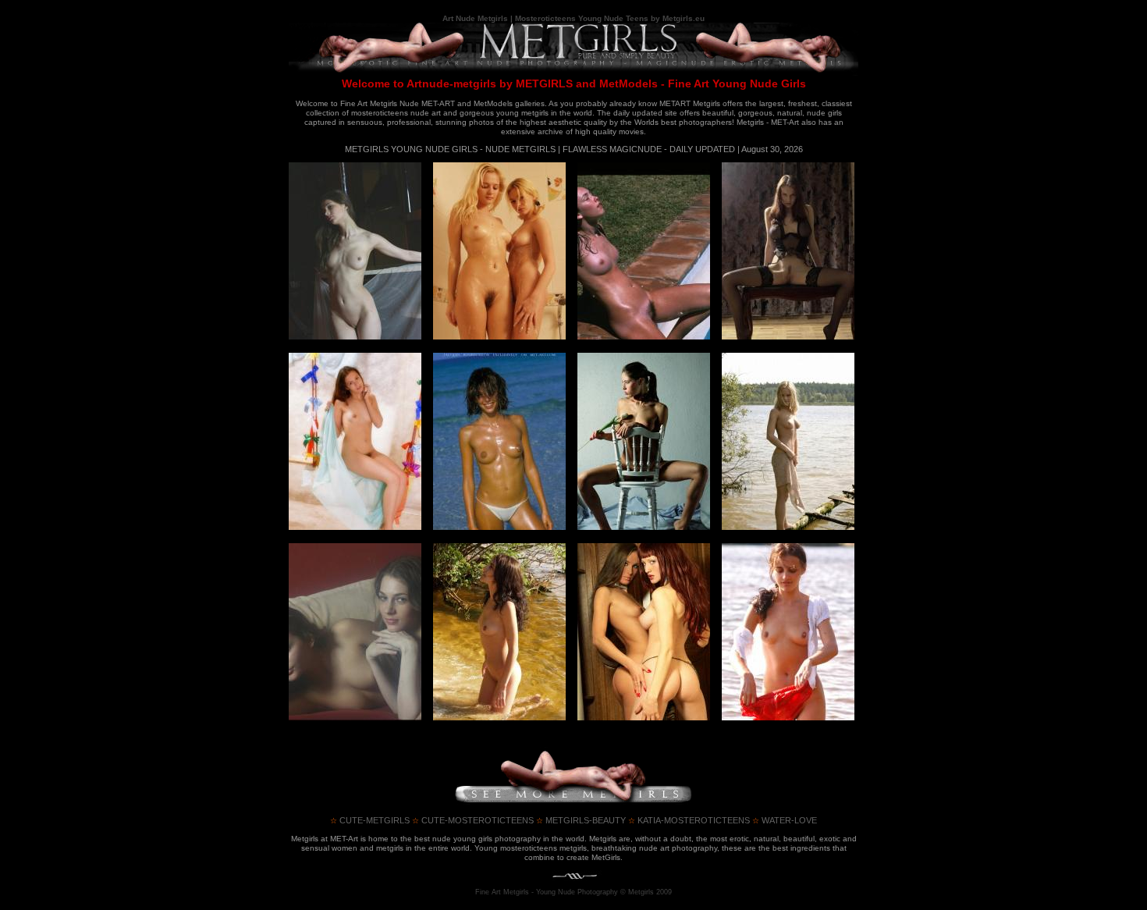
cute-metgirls (370, 820)
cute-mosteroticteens (473, 820)
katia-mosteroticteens (689, 820)
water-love (784, 820)
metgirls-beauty (581, 820)
